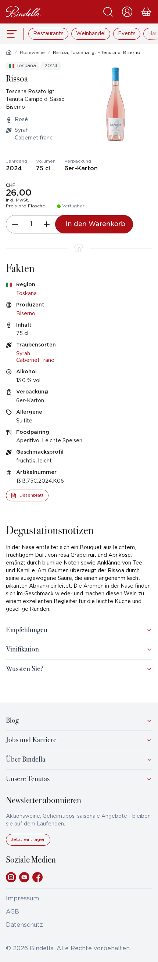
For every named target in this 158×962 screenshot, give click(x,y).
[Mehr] (46, 224)
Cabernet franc (35, 360)
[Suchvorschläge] (108, 12)
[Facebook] (37, 877)
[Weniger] (15, 224)
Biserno (25, 314)
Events (127, 34)
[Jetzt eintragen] (28, 844)
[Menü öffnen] (12, 34)
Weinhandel (90, 34)
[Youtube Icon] (24, 877)
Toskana (26, 293)
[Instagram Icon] (11, 877)
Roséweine (32, 53)
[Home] (9, 52)
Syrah (23, 354)
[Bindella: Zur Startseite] (23, 12)
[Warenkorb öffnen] (146, 12)
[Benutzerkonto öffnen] (127, 12)
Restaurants (48, 34)
